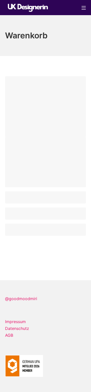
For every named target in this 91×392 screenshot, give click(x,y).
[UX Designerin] (28, 7)
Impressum (15, 321)
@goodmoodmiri (21, 298)
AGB (9, 335)
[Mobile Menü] (83, 7)
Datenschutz (17, 328)
